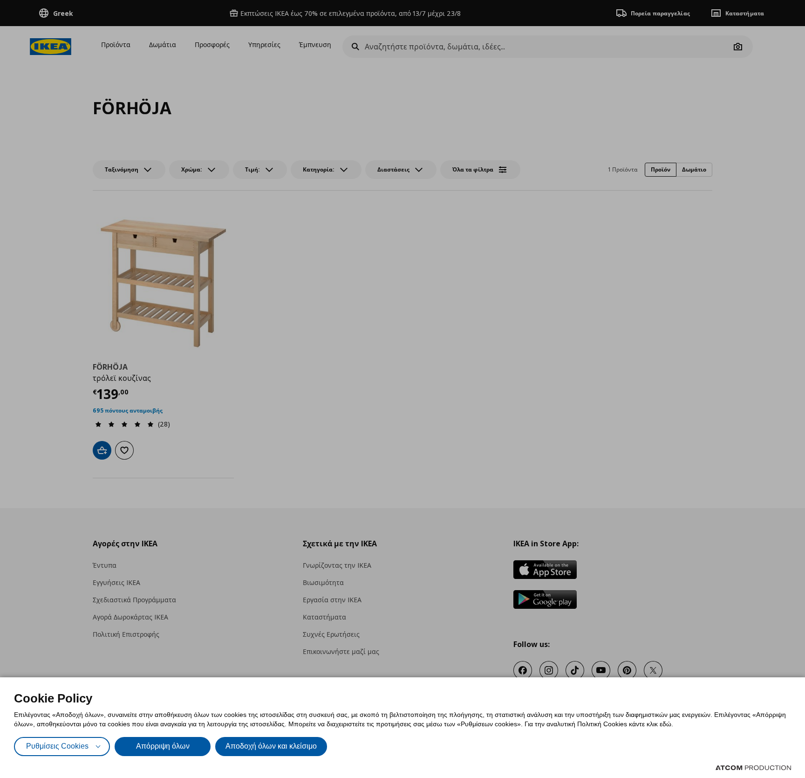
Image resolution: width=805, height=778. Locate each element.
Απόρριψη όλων (163, 746)
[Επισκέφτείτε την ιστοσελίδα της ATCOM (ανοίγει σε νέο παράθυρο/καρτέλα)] (753, 767)
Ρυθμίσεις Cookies (57, 746)
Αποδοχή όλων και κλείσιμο (271, 746)
